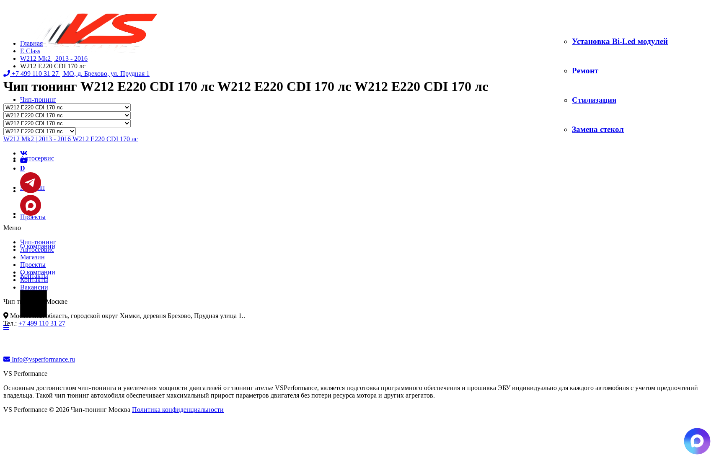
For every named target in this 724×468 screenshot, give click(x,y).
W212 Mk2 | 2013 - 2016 (54, 58)
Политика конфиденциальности (178, 409)
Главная (31, 43)
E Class (30, 50)
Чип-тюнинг (38, 99)
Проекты (33, 264)
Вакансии (34, 287)
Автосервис (37, 158)
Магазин (32, 257)
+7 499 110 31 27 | (80, 73)
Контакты (34, 279)
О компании (37, 272)
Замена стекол (598, 129)
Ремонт (585, 70)
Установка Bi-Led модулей (620, 41)
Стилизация (594, 100)
